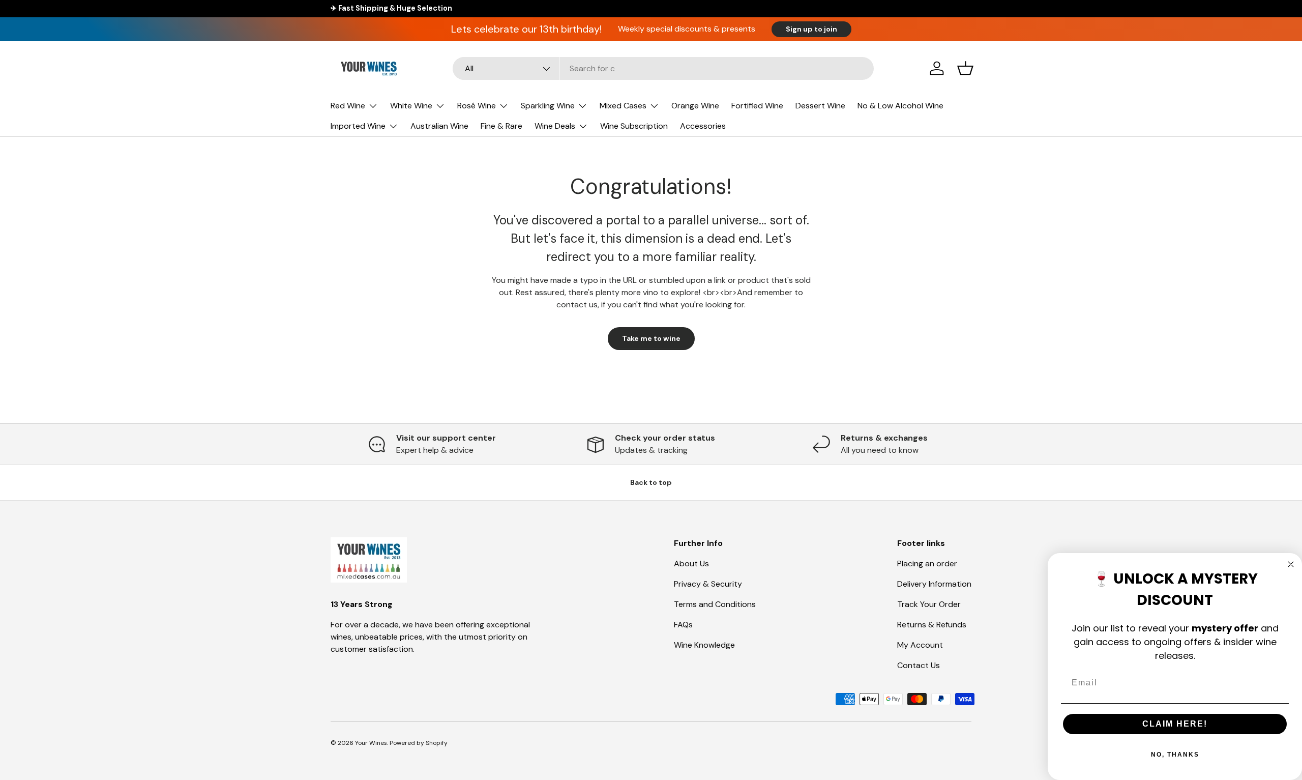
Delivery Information (934, 584)
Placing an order (927, 563)
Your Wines (371, 743)
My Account (920, 645)
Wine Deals (555, 126)
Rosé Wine (476, 105)
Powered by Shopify (419, 743)
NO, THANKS (1175, 754)
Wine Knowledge (704, 645)
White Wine (411, 105)
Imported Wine (358, 126)
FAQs (683, 624)
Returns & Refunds (931, 624)
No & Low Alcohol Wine (900, 105)
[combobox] (663, 68)
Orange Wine (695, 105)
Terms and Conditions (715, 604)
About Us (691, 563)
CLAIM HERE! (1174, 723)
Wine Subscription (634, 126)
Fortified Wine (757, 105)
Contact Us (918, 665)
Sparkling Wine (548, 105)
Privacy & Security (708, 584)
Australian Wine (439, 126)
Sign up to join (811, 29)
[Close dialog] (1291, 564)
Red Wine (348, 105)
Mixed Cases (623, 105)
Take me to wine (651, 338)
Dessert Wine (820, 105)
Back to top (651, 482)
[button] (965, 68)
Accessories (703, 126)
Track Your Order (929, 604)
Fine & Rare (501, 126)
